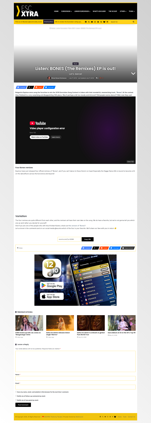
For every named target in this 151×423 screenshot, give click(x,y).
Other (122, 11)
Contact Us (131, 417)
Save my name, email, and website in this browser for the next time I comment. (43, 392)
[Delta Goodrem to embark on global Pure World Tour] (91, 323)
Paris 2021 (71, 28)
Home (56, 11)
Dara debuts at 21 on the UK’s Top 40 (121, 333)
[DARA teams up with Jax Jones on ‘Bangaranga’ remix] (29, 323)
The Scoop (113, 11)
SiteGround (79, 417)
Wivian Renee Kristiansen (58, 78)
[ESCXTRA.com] (27, 11)
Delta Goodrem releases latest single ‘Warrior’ (58, 334)
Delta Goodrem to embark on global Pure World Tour (91, 334)
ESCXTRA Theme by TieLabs (53, 417)
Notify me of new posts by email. (28, 400)
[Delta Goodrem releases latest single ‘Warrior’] (60, 323)
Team (131, 11)
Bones (119, 92)
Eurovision (65, 11)
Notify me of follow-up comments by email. (31, 396)
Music (75, 64)
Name (17, 374)
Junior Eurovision (81, 11)
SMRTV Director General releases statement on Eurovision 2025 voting (78, 22)
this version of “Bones (77, 226)
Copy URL (87, 239)
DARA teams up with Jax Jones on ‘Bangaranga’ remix (28, 334)
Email (17, 383)
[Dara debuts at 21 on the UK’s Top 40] (122, 323)
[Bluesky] (104, 22)
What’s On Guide (99, 11)
